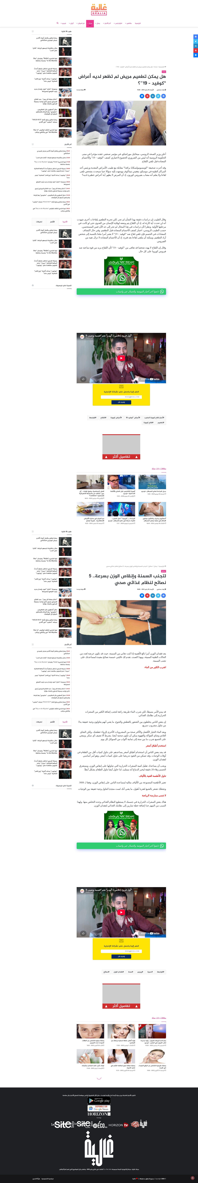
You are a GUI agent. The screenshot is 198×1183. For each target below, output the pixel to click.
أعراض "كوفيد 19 (132, 417)
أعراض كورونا (116, 417)
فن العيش (81, 23)
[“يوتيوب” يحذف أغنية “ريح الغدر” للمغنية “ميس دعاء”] (65, 82)
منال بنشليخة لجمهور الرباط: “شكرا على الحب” (45, 49)
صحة (90, 23)
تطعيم (160, 422)
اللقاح (103, 417)
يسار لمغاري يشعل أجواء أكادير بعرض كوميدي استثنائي (46, 39)
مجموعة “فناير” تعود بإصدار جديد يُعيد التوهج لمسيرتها (45, 90)
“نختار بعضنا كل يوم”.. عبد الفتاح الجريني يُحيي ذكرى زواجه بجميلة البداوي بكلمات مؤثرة (45, 101)
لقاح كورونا (148, 422)
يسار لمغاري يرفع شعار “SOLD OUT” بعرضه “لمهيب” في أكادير (44, 120)
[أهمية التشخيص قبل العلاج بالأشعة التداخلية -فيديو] (121, 482)
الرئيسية (138, 23)
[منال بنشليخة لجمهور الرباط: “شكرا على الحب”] (65, 51)
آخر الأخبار (108, 23)
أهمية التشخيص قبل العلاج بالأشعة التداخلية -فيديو (122, 492)
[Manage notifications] (192, 1178)
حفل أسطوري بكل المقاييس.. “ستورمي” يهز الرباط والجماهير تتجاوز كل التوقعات (46, 111)
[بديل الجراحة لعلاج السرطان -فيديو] (152, 482)
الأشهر (52, 221)
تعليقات (39, 221)
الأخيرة (65, 221)
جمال (98, 23)
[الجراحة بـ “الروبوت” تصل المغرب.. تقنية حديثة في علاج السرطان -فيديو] (121, 509)
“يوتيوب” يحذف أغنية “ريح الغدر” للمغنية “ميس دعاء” (45, 80)
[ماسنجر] (142, 96)
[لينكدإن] (152, 96)
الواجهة (92, 417)
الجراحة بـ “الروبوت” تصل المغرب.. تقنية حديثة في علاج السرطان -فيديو (121, 519)
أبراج (72, 23)
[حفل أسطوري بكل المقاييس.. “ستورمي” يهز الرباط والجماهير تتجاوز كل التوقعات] (65, 113)
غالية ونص (118, 23)
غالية (134, 1179)
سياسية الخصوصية (47, 1179)
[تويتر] (158, 96)
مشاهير (129, 23)
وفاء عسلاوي (160, 90)
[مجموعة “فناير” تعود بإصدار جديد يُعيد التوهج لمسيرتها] (65, 92)
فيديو (64, 23)
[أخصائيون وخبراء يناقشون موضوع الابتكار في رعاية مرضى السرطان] (152, 509)
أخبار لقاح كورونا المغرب (153, 417)
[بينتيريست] (147, 96)
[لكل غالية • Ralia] (99, 9)
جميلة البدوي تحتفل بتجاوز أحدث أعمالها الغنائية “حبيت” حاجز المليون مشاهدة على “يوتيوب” (45, 71)
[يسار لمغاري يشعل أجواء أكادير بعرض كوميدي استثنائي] (65, 41)
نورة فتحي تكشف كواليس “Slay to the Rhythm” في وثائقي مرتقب (45, 131)
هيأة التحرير (36, 1179)
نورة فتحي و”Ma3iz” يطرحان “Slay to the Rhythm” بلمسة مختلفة (45, 59)
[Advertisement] (121, 47)
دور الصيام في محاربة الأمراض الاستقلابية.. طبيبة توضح (94, 519)
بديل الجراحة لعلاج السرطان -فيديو (153, 491)
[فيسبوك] (163, 96)
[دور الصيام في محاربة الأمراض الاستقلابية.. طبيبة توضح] (90, 509)
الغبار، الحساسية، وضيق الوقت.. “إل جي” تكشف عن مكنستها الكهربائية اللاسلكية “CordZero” (91, 493)
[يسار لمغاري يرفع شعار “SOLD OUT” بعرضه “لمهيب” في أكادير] (65, 123)
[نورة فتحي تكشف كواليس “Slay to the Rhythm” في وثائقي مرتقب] (65, 133)
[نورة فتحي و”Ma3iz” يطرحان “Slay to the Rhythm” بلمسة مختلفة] (65, 61)
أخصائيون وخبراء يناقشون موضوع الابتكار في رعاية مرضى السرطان (154, 519)
